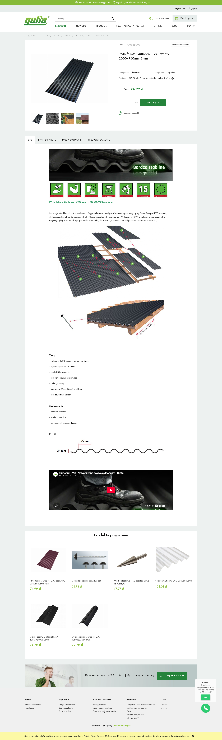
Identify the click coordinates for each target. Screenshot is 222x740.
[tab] (30, 140)
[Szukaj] (113, 19)
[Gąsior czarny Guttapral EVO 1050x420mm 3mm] (48, 616)
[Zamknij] (216, 679)
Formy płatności (99, 704)
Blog (129, 711)
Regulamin (29, 708)
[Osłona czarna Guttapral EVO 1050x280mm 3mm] (90, 616)
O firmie (164, 708)
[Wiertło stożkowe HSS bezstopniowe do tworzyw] (132, 560)
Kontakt (164, 704)
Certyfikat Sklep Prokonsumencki (141, 704)
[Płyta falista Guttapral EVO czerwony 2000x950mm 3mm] (48, 560)
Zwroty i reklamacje (33, 704)
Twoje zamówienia (67, 704)
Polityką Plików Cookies (94, 736)
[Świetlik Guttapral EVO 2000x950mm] (174, 560)
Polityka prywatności (135, 714)
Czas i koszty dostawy (102, 708)
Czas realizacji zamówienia (104, 711)
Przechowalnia (65, 711)
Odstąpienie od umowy (137, 708)
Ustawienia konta (66, 708)
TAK (205, 697)
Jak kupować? (133, 718)
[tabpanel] (111, 335)
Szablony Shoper (122, 725)
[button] (129, 113)
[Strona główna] (38, 18)
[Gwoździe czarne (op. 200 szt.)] (90, 560)
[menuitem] (60, 26)
